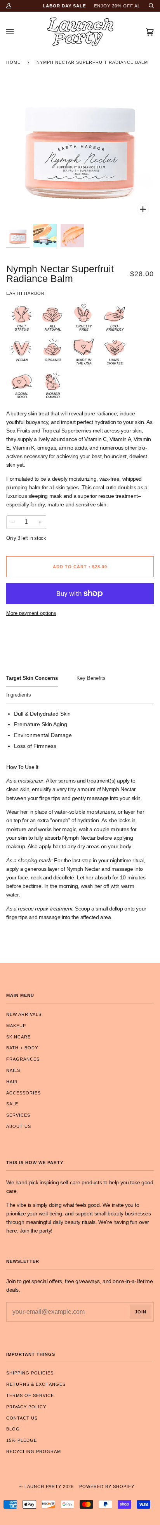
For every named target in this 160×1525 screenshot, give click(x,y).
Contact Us (22, 1418)
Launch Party (42, 1486)
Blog (13, 1429)
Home (13, 62)
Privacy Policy (26, 1406)
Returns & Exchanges (36, 1384)
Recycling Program (33, 1451)
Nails (13, 1070)
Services (18, 1115)
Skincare (18, 1037)
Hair (12, 1081)
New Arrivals (24, 1014)
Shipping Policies (30, 1373)
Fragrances (23, 1059)
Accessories (23, 1093)
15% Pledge (21, 1440)
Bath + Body (22, 1047)
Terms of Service (30, 1395)
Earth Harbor (25, 293)
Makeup (16, 1025)
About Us (18, 1126)
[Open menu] (18, 32)
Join (140, 1312)
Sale (12, 1103)
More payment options (31, 613)
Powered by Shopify (106, 1486)
